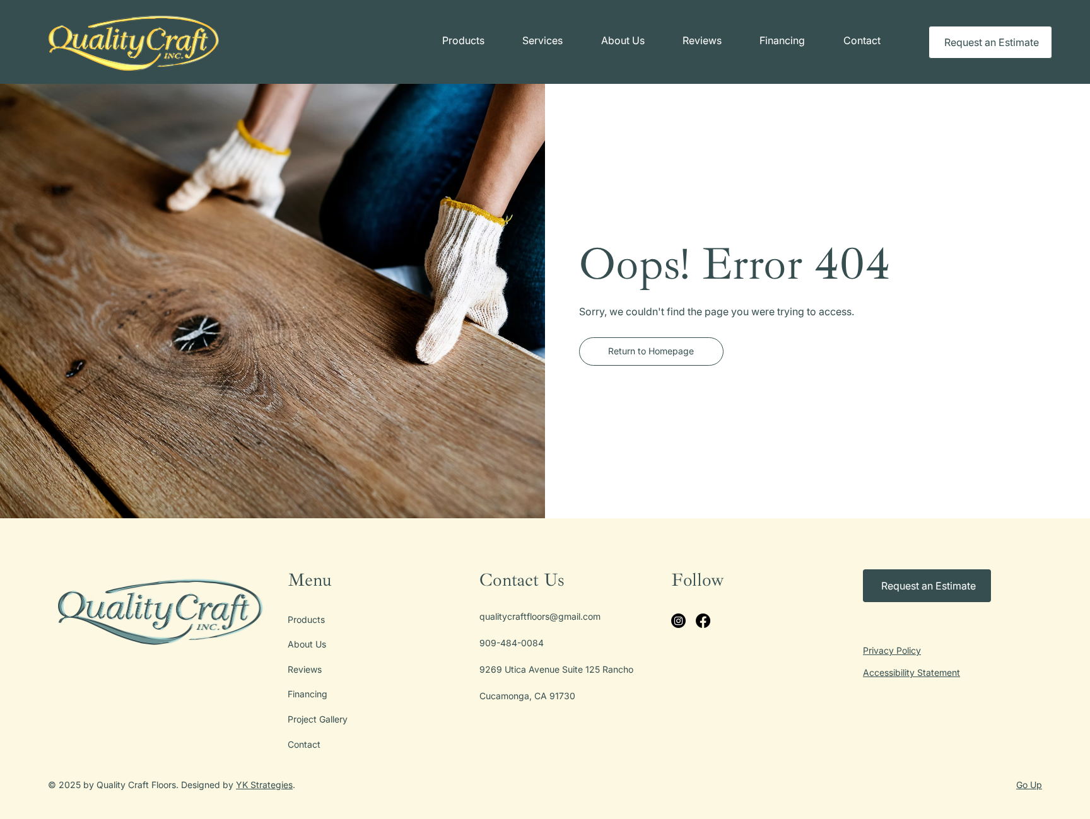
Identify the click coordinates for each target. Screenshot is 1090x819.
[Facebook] (703, 620)
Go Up (1029, 784)
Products (306, 619)
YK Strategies (264, 784)
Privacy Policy (892, 650)
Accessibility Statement (911, 672)
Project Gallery (318, 719)
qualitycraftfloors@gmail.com (540, 616)
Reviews (305, 669)
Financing (307, 693)
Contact (304, 744)
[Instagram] (678, 620)
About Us (307, 644)
